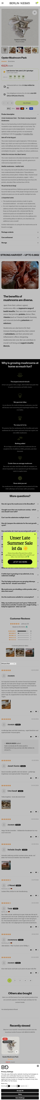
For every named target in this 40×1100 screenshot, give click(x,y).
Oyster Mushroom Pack (10, 1057)
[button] (10, 1059)
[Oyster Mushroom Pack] (10, 1046)
